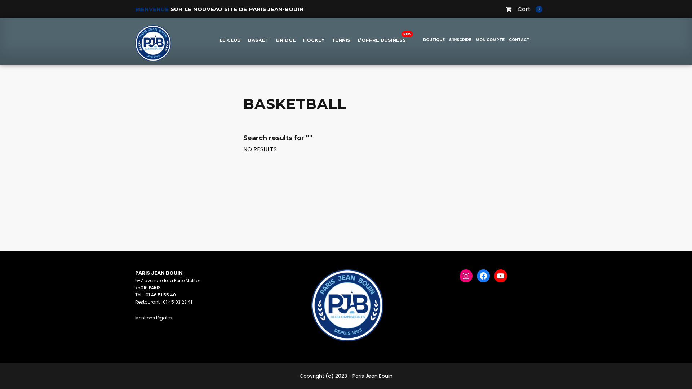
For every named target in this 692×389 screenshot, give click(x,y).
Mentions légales (153, 318)
